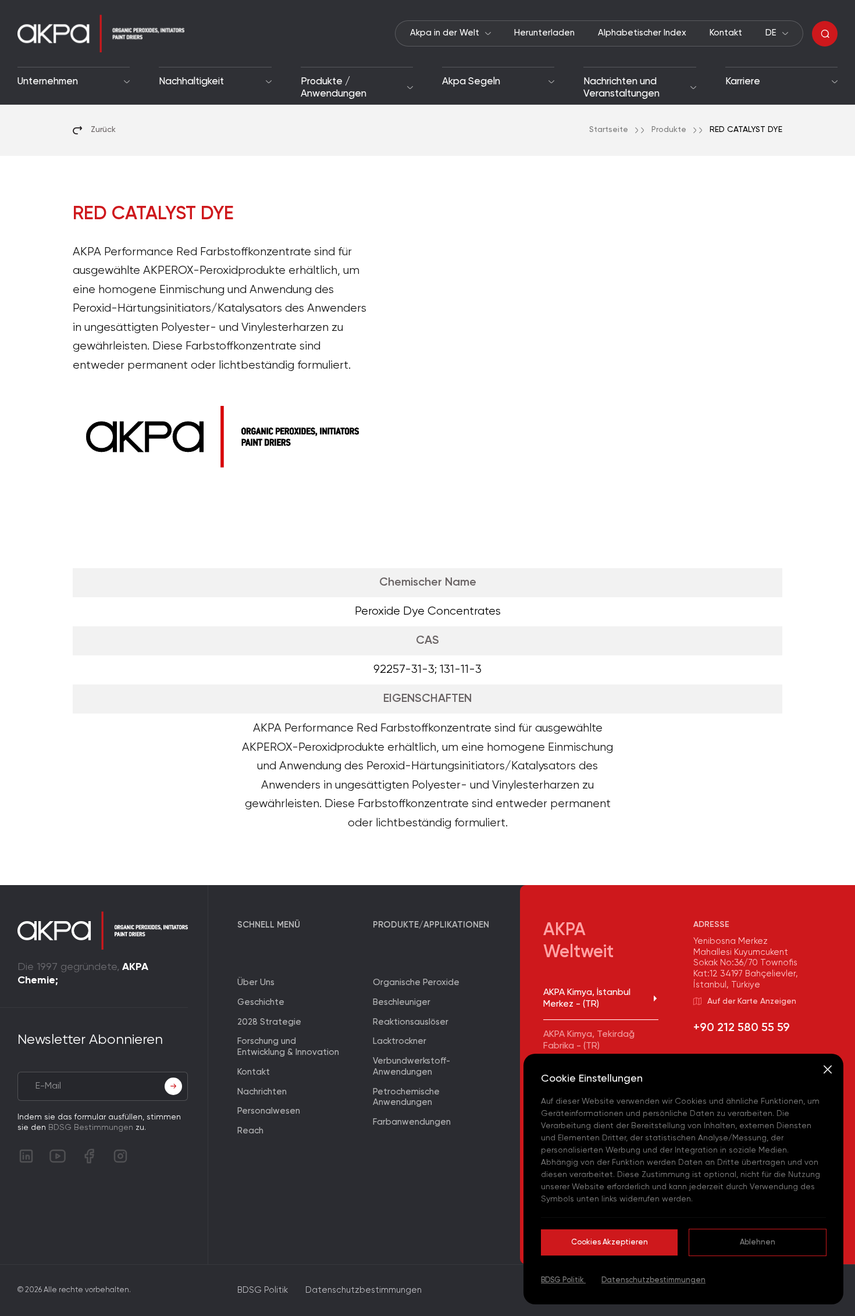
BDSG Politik (563, 1280)
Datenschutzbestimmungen (653, 1280)
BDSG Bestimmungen (90, 1128)
